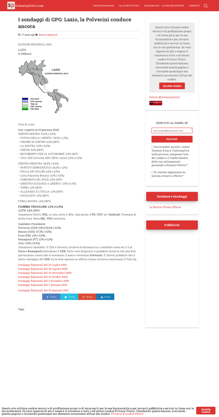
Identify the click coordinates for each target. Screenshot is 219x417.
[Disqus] (78, 357)
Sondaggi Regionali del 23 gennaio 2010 (43, 290)
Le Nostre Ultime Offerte (165, 207)
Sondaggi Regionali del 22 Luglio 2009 (42, 264)
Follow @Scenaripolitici (164, 97)
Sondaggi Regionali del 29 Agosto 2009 (43, 268)
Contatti (194, 5)
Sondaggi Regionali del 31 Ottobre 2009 (43, 276)
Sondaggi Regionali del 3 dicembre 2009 (43, 280)
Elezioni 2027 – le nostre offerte (164, 5)
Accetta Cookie (172, 86)
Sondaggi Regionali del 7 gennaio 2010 (42, 284)
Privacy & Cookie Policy (127, 414)
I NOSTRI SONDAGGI (103, 5)
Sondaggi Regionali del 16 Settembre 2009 (45, 272)
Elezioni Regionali (48, 34)
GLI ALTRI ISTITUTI (129, 5)
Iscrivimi (171, 139)
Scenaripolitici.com (29, 6)
